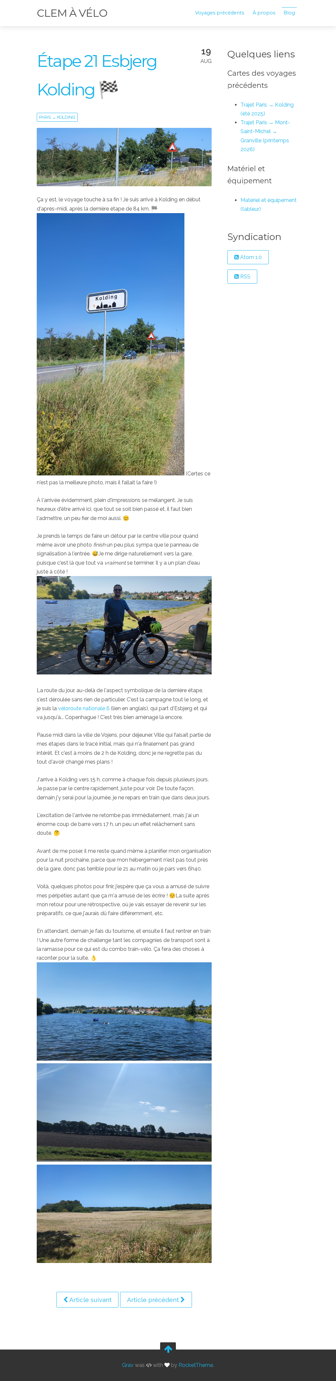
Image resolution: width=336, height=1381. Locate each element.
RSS (244, 276)
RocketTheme (195, 1365)
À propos (264, 13)
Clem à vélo (72, 13)
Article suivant (90, 1299)
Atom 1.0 (250, 257)
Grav (128, 1365)
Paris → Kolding (57, 117)
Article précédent (153, 1299)
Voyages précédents (219, 13)
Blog (289, 13)
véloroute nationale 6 (84, 708)
